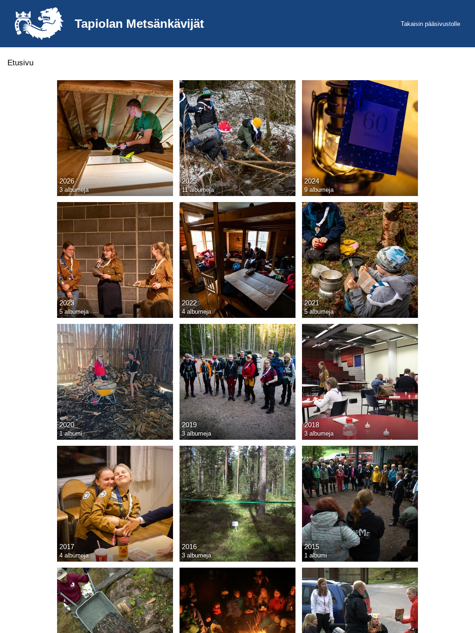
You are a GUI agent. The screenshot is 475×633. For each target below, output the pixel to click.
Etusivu (20, 62)
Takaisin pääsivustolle (430, 23)
